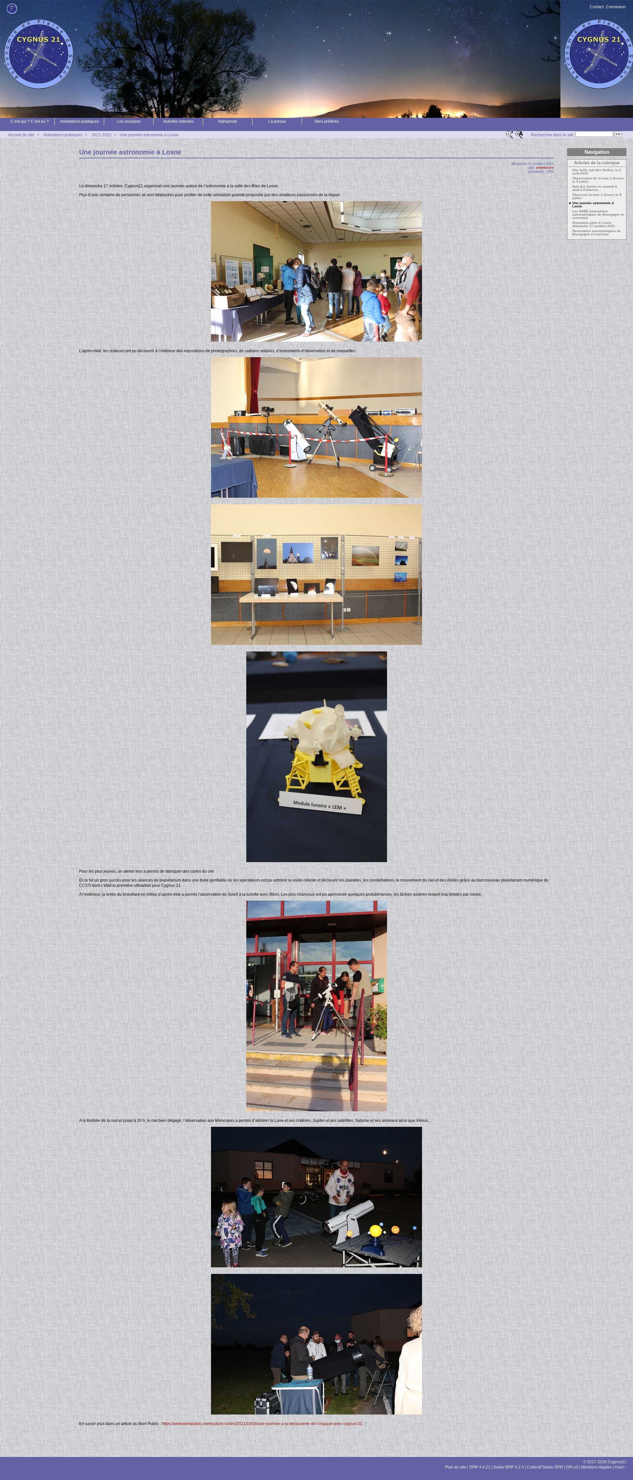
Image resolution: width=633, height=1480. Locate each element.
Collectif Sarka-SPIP (545, 1467)
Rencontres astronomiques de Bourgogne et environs (596, 232)
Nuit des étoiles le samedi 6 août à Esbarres (594, 188)
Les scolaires (129, 121)
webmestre (545, 168)
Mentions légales (596, 1467)
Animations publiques (79, 121)
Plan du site (455, 1467)
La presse (277, 121)
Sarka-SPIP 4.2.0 (508, 1467)
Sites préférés (326, 121)
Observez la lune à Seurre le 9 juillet (596, 196)
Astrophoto (227, 121)
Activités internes (178, 121)
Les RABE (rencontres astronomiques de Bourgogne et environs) (598, 215)
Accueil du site (21, 135)
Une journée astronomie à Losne (149, 135)
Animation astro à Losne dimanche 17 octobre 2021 (593, 224)
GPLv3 (572, 1467)
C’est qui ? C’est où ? (30, 121)
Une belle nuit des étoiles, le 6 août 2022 (596, 172)
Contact (597, 7)
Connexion (616, 7)
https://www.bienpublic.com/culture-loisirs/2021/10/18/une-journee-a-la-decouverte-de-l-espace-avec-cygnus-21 (262, 1423)
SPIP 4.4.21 (479, 1467)
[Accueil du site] (12, 8)
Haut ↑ (620, 1467)
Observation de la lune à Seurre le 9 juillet (598, 180)
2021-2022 (101, 135)
